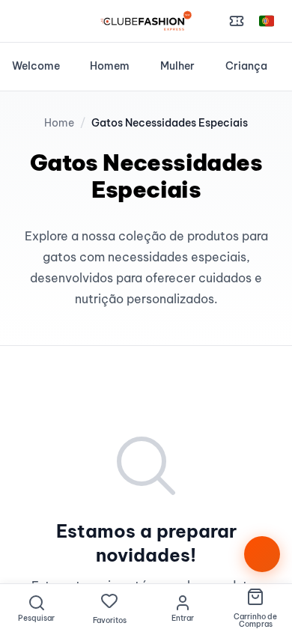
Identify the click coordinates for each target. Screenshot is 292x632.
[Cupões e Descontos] (236, 20)
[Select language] (266, 20)
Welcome (36, 66)
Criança (246, 66)
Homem (110, 66)
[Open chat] (262, 554)
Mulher (177, 66)
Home (59, 123)
